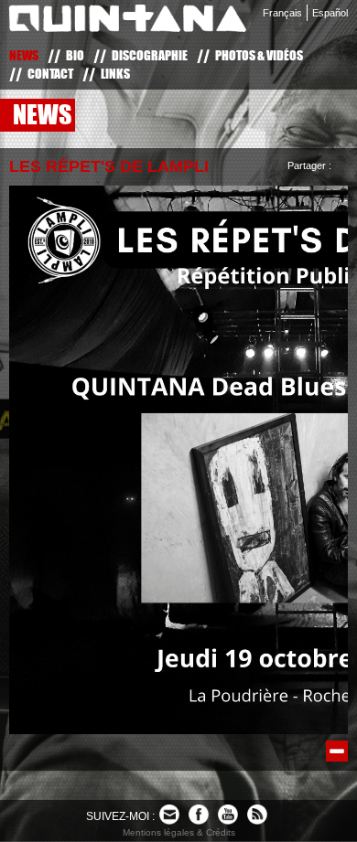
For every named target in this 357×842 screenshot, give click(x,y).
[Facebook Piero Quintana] (199, 815)
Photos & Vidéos (259, 55)
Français (282, 12)
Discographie (150, 55)
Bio (75, 55)
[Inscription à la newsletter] (169, 815)
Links (115, 73)
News (23, 55)
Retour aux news (337, 751)
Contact (50, 73)
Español (330, 12)
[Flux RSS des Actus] (257, 815)
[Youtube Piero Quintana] (228, 815)
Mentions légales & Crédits (179, 832)
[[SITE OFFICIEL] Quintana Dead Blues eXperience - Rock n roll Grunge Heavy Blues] (127, 22)
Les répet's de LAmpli (109, 166)
